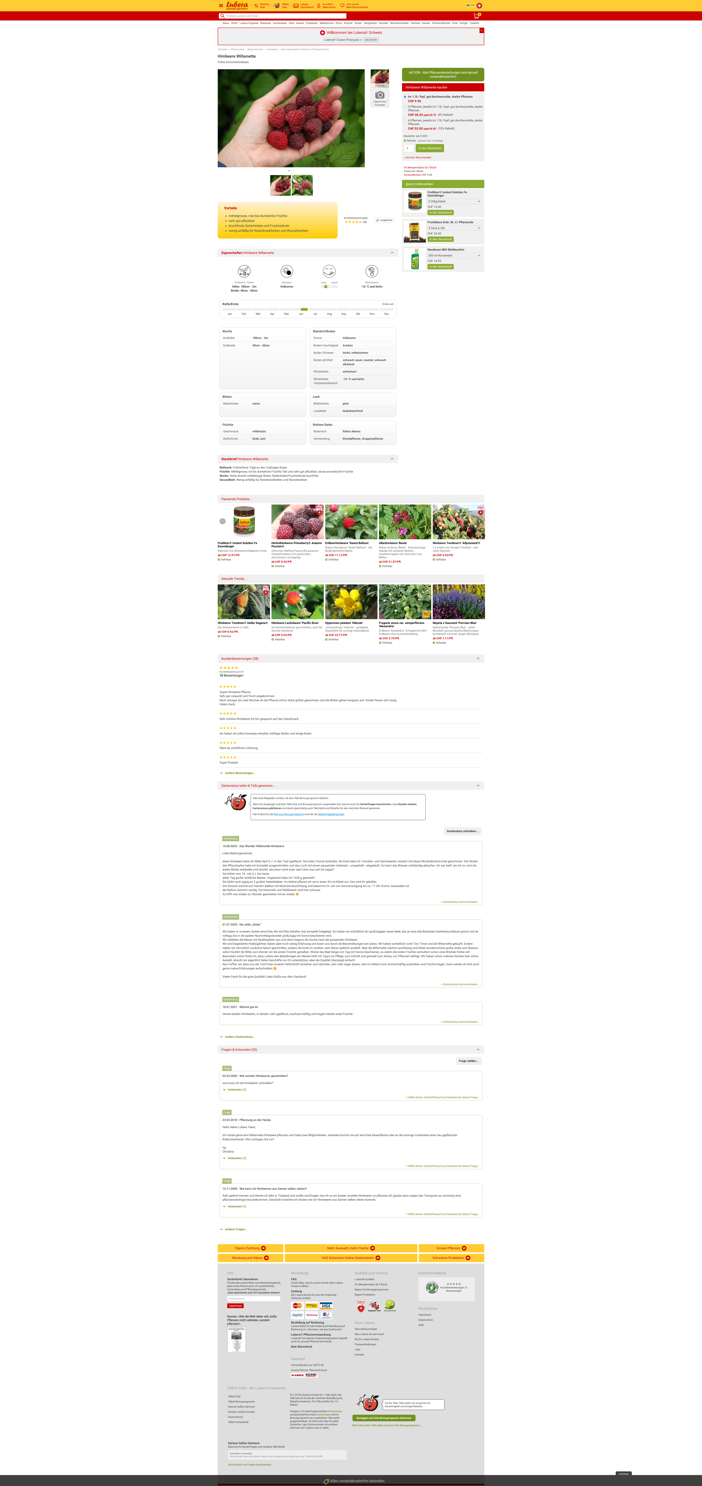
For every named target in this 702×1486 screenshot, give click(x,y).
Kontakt (359, 1354)
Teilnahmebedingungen (331, 814)
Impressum (424, 1314)
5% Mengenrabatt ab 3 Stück (420, 167)
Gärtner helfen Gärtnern (241, 1406)
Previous (222, 521)
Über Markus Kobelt (366, 1329)
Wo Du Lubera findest (367, 1339)
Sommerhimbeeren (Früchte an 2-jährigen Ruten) (305, 49)
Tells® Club (234, 1396)
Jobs (357, 1349)
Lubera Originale (249, 23)
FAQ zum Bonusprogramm (289, 814)
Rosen (358, 23)
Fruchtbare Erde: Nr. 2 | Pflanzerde (450, 222)
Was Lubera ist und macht (369, 1334)
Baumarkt (329, 1443)
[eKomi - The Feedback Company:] (432, 1287)
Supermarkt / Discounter (338, 1434)
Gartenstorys (235, 1416)
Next (479, 521)
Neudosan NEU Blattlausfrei (446, 249)
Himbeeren (272, 49)
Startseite (222, 49)
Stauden (383, 23)
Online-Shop (331, 1460)
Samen (426, 23)
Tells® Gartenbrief (238, 1422)
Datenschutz (425, 1319)
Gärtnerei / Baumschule (338, 1468)
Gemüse (415, 23)
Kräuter (348, 23)
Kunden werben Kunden (241, 1411)
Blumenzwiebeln (399, 23)
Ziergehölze (370, 23)
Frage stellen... (469, 1061)
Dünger (464, 23)
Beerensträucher (255, 49)
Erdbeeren (312, 23)
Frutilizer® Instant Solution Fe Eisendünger (447, 193)
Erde (455, 23)
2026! (234, 23)
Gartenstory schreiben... (463, 831)
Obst (291, 23)
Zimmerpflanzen (441, 23)
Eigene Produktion (365, 1294)
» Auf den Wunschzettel (417, 157)
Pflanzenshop (237, 49)
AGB (421, 1324)
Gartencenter (331, 1451)
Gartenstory (335, 1411)
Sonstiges (330, 1477)
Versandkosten (412, 174)
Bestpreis (265, 23)
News (226, 23)
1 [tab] (289, 171)
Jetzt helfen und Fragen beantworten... (250, 1464)
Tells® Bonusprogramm (241, 1401)
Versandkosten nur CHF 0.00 (307, 1365)
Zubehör (474, 23)
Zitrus (338, 23)
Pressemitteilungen (365, 1344)
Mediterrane (326, 23)
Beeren (300, 23)
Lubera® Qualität (364, 1279)
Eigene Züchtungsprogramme (371, 1289)
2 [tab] (293, 171)
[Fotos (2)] (380, 78)
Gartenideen (280, 23)
